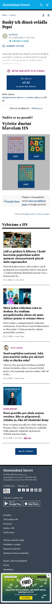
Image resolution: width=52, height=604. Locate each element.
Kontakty (7, 515)
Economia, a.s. (21, 475)
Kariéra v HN (8, 528)
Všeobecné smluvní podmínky (16, 553)
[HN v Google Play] (12, 503)
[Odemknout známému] (48, 15)
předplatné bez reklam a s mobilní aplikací (21, 97)
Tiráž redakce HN (10, 520)
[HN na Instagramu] (27, 490)
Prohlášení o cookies (12, 545)
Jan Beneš (13, 34)
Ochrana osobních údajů (13, 540)
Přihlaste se (37, 108)
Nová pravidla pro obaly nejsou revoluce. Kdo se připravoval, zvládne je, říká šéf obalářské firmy (26, 416)
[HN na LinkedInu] (31, 490)
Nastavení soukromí (11, 549)
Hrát (15, 156)
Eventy (6, 565)
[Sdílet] (43, 15)
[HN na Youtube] (40, 490)
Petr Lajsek (16, 348)
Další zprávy (26, 451)
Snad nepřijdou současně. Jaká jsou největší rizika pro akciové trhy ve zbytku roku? (23, 357)
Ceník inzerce (8, 533)
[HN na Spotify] (36, 490)
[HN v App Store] (31, 503)
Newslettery (8, 570)
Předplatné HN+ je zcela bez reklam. (36, 214)
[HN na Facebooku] (23, 490)
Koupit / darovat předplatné (15, 561)
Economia (7, 524)
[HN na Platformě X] (19, 490)
